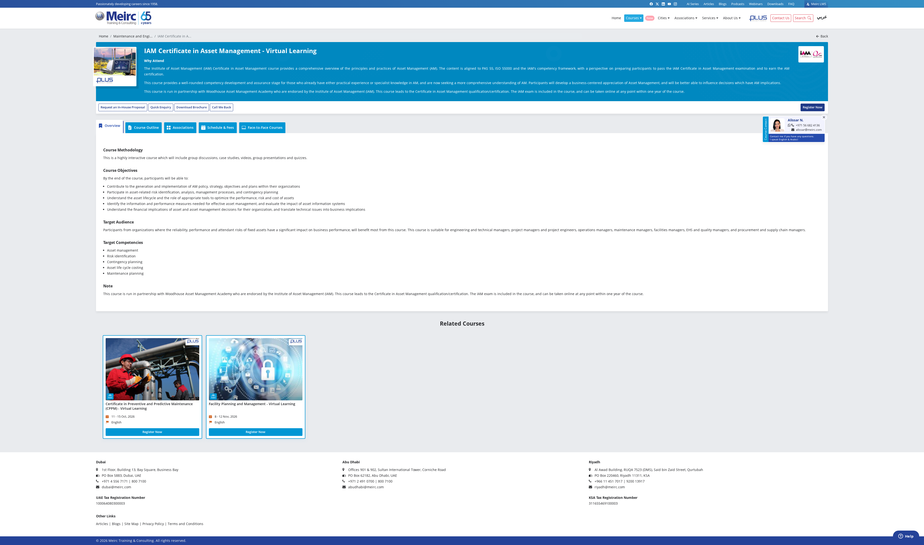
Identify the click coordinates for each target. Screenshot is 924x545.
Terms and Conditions (185, 523)
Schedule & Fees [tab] (220, 127)
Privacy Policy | (154, 523)
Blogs (722, 4)
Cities (663, 18)
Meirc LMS (818, 4)
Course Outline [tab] (146, 127)
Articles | (103, 523)
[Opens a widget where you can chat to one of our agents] (906, 537)
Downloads (775, 4)
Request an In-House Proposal (123, 107)
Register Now (812, 107)
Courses (633, 18)
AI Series (693, 4)
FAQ (791, 4)
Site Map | (132, 523)
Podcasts (737, 4)
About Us (731, 18)
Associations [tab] (182, 127)
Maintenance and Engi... (133, 36)
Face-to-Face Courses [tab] (264, 127)
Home (616, 18)
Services (709, 18)
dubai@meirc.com (116, 487)
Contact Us (780, 18)
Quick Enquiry (160, 107)
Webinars (756, 4)
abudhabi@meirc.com (366, 487)
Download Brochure (191, 107)
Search (800, 18)
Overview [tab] (112, 125)
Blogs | (117, 523)
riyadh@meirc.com (610, 487)
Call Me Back (221, 107)
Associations (684, 18)
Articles (709, 4)
